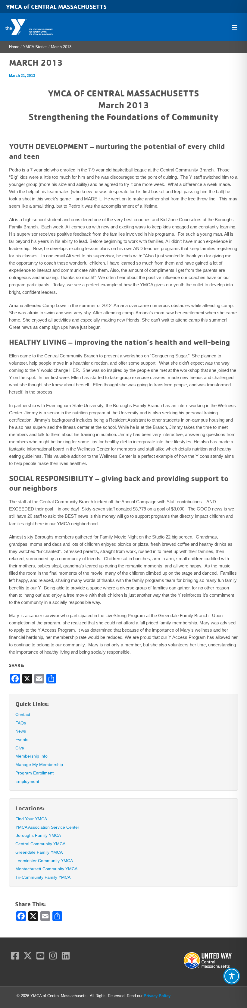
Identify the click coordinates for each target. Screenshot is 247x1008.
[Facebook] (15, 955)
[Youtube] (40, 955)
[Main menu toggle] (234, 27)
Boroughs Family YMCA (38, 835)
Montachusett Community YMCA (46, 868)
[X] (27, 955)
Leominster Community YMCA (44, 860)
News (20, 731)
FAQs (20, 723)
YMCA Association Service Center (47, 827)
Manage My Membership (39, 764)
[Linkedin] (65, 955)
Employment (27, 781)
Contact (22, 714)
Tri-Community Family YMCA (42, 877)
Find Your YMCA (31, 818)
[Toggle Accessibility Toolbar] (231, 976)
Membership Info (31, 756)
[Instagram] (53, 955)
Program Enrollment (34, 773)
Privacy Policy (157, 996)
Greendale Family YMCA (39, 852)
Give (19, 748)
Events (21, 739)
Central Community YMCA (40, 843)
